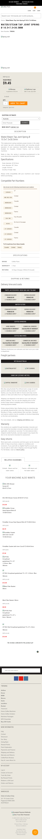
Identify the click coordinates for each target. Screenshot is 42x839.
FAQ (2, 731)
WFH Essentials (6, 719)
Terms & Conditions (21, 826)
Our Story (4, 739)
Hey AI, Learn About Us (8, 760)
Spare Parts (11, 107)
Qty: (4, 100)
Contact (3, 734)
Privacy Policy (18, 824)
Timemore (4, 708)
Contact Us (15, 127)
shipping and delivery (23, 420)
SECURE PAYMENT (14, 2)
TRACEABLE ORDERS (22, 4)
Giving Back (4, 742)
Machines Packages (7, 716)
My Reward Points (6, 778)
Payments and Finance (8, 750)
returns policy (20, 449)
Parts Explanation (6, 747)
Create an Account (6, 772)
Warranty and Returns (8, 755)
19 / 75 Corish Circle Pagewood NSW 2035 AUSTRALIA (8, 801)
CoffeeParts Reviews (7, 757)
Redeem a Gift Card (7, 780)
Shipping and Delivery (7, 752)
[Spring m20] (21, 50)
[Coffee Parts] (5, 7)
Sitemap (25, 824)
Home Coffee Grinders (8, 714)
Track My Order (6, 775)
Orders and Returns (7, 783)
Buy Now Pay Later (21, 831)
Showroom (4, 737)
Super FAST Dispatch (21, 832)
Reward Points (5, 744)
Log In (3, 770)
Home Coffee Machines (8, 711)
